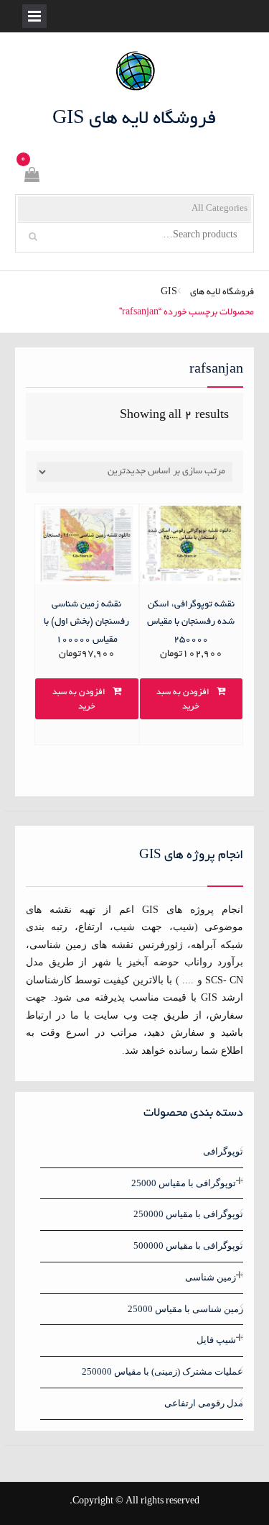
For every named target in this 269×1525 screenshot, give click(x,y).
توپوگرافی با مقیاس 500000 (188, 1245)
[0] (31, 177)
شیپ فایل (216, 1339)
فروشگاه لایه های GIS (134, 119)
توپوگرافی (223, 1151)
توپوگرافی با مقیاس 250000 (188, 1213)
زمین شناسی (210, 1277)
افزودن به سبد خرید (182, 699)
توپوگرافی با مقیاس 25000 (183, 1183)
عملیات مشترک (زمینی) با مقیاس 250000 (162, 1371)
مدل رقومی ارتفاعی (203, 1403)
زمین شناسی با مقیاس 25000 (185, 1308)
